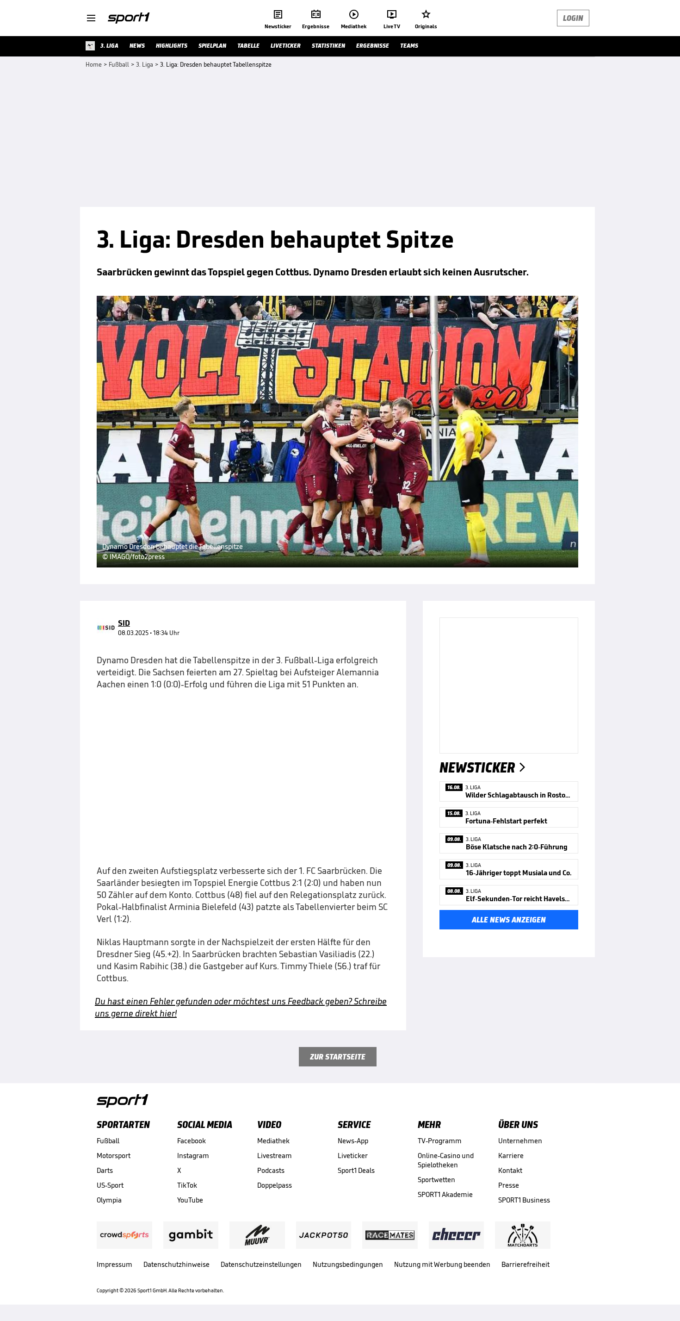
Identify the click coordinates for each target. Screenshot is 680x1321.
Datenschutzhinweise (176, 1264)
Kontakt (510, 1170)
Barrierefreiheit (525, 1264)
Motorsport (113, 1155)
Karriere (511, 1155)
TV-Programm (440, 1140)
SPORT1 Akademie (445, 1194)
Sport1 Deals (356, 1170)
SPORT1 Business (524, 1200)
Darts (105, 1170)
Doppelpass (274, 1185)
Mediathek (273, 1140)
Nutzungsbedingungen (348, 1264)
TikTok (187, 1185)
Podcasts (270, 1170)
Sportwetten (436, 1179)
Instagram (193, 1155)
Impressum (114, 1264)
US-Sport (110, 1185)
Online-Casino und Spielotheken (446, 1160)
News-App (353, 1140)
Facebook (191, 1140)
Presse (508, 1185)
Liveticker (353, 1155)
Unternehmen (520, 1140)
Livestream (274, 1155)
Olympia (109, 1200)
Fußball (108, 1140)
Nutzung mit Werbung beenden (442, 1264)
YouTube (190, 1200)
